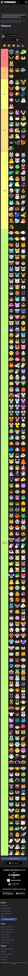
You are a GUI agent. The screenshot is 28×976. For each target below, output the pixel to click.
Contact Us (3, 959)
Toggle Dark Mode (5, 942)
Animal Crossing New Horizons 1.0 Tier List (17, 20)
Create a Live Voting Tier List (7, 926)
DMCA (14, 964)
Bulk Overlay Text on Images (7, 939)
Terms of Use (24, 962)
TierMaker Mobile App (6, 913)
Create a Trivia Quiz (5, 934)
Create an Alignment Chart (7, 929)
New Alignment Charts (6, 908)
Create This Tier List (9, 39)
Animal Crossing (4, 20)
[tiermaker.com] (8, 2)
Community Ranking (18, 40)
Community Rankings (6, 911)
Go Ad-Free (3, 916)
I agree (24, 17)
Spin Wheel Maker (5, 937)
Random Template (8, 919)
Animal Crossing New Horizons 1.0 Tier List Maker (11, 22)
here (19, 17)
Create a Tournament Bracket (8, 932)
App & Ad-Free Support (6, 954)
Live (18, 2)
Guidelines (3, 951)
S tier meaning (4, 956)
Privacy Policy (16, 962)
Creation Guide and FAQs (7, 949)
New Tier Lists (4, 905)
